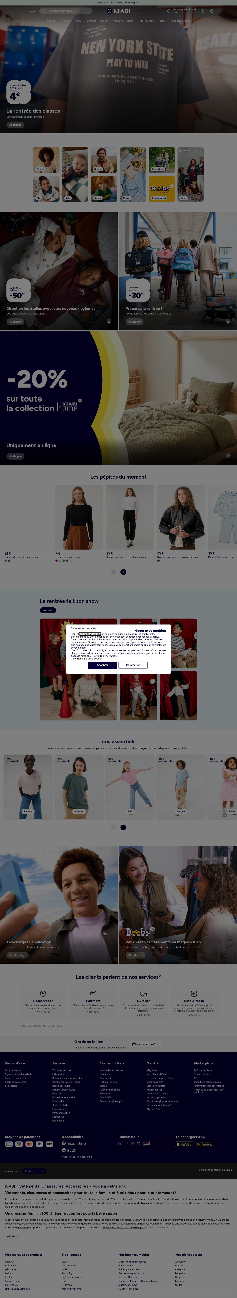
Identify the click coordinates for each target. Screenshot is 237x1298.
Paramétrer (133, 665)
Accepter (102, 665)
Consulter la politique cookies (87, 658)
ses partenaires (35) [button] (90, 634)
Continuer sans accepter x (84, 628)
